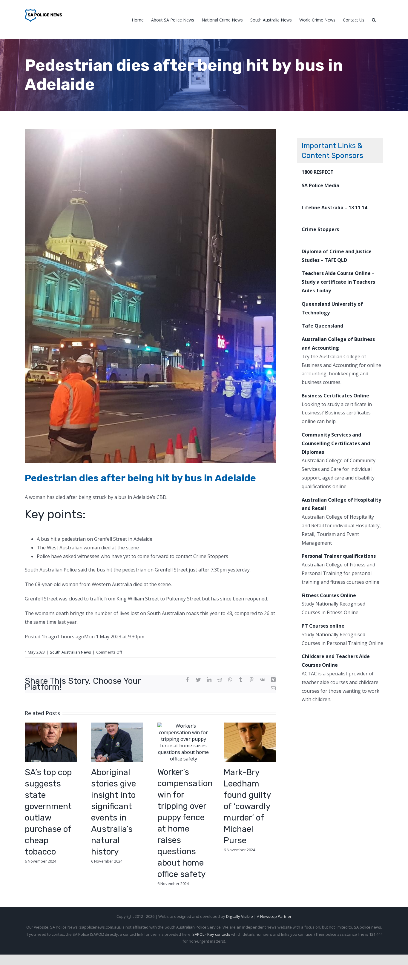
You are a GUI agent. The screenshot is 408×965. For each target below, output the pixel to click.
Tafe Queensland (322, 325)
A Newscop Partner (274, 916)
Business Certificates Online (335, 395)
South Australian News (70, 652)
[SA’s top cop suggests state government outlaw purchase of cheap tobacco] (51, 741)
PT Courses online (323, 626)
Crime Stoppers (320, 229)
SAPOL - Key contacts (211, 934)
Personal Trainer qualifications (339, 556)
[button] (374, 19)
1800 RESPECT (318, 172)
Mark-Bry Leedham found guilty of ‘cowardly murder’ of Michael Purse (247, 806)
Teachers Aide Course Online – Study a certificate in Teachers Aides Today (338, 282)
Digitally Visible (239, 916)
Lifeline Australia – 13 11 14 (334, 207)
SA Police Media (320, 185)
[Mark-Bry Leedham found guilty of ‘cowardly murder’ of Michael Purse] (250, 741)
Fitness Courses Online (329, 595)
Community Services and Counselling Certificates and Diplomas (336, 443)
